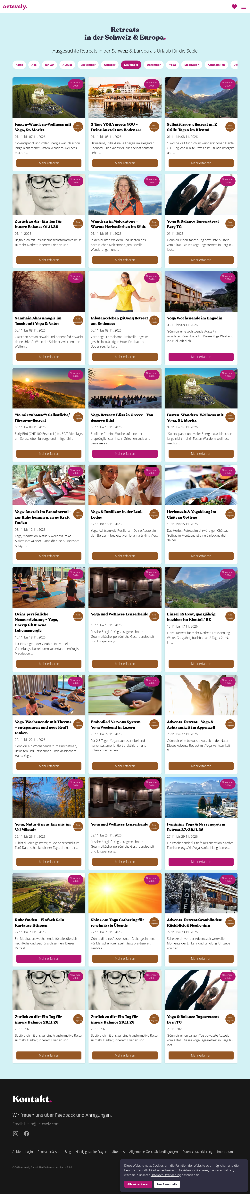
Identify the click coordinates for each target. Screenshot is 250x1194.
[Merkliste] (234, 7)
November (131, 65)
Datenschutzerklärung (166, 1175)
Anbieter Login (22, 1151)
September (88, 65)
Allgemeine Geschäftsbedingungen (153, 1151)
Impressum (225, 1151)
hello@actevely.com (42, 1123)
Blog (68, 1151)
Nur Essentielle (167, 1184)
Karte (19, 65)
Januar (49, 65)
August (67, 65)
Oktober (109, 65)
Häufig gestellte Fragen (91, 1151)
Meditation (191, 65)
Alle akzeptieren (138, 1184)
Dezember (154, 65)
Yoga (172, 65)
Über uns (118, 1151)
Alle (34, 65)
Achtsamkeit (216, 65)
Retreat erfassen (49, 1151)
